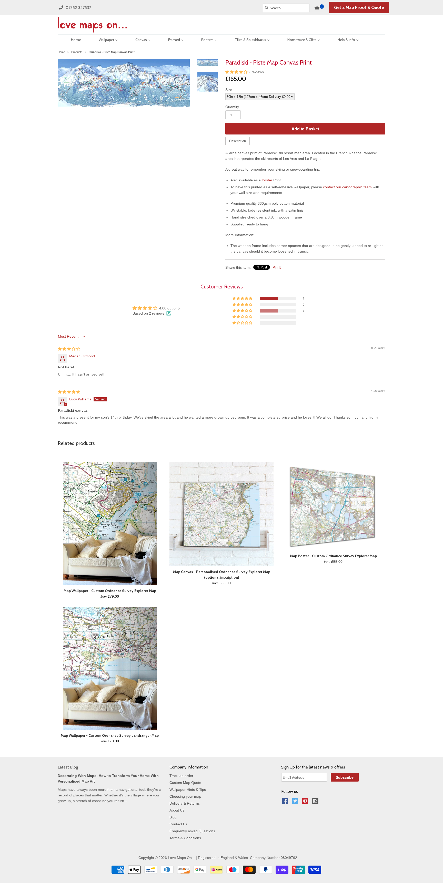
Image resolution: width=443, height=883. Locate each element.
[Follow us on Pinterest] (306, 802)
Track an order (181, 776)
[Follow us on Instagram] (316, 802)
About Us (176, 810)
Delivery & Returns (184, 803)
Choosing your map (185, 796)
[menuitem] (71, 39)
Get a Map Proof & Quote (359, 7)
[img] (69, 349)
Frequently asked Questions (192, 831)
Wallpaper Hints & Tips (187, 789)
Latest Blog (68, 767)
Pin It (277, 267)
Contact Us (178, 824)
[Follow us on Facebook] (286, 802)
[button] (236, 72)
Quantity (232, 107)
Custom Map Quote (185, 783)
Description (237, 141)
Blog (173, 817)
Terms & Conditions (185, 838)
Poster (267, 180)
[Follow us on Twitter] (296, 802)
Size (228, 90)
